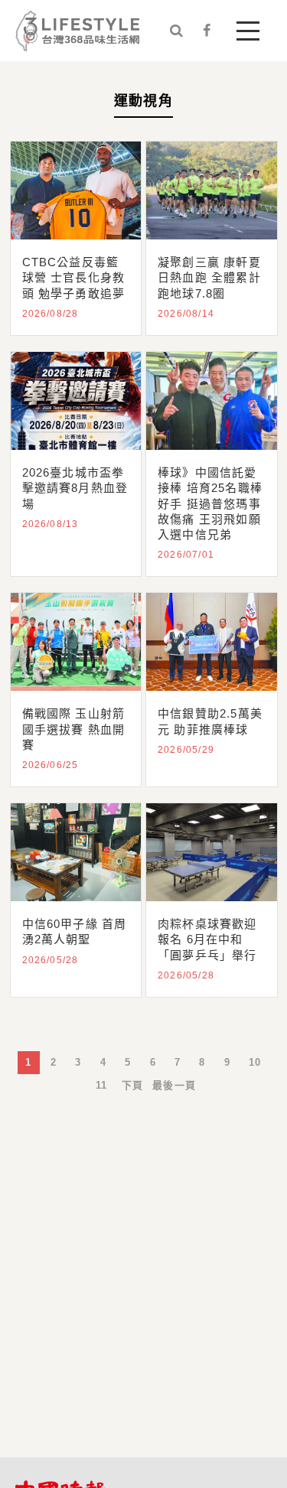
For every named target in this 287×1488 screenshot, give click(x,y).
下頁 (132, 1085)
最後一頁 (174, 1085)
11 (101, 1085)
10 (255, 1062)
